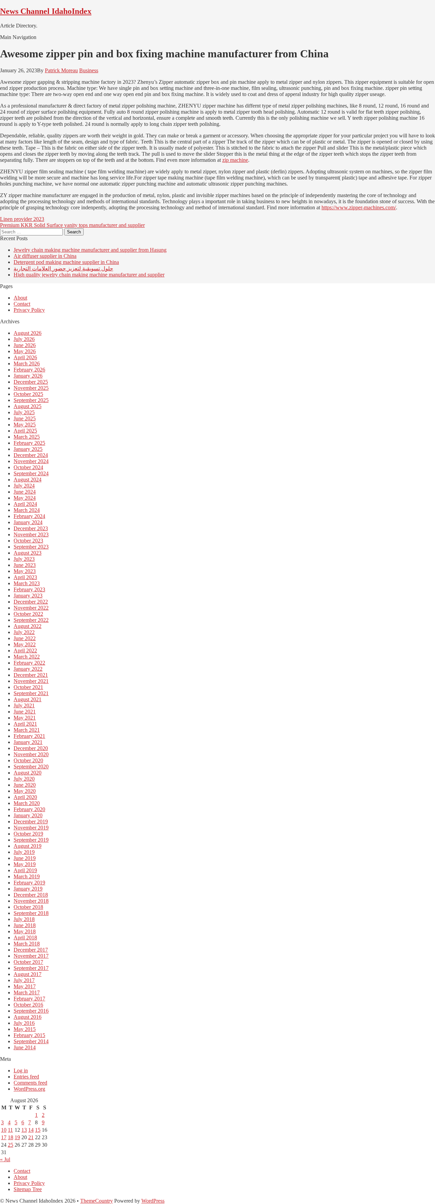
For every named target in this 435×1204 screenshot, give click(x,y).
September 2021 (31, 693)
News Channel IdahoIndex (45, 11)
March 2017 (27, 992)
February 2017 (29, 998)
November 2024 (31, 461)
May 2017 (25, 986)
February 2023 (29, 589)
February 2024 (29, 516)
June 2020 (25, 785)
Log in (21, 1070)
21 (31, 1137)
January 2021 (28, 742)
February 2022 (29, 663)
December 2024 (31, 455)
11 (10, 1130)
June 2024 (25, 492)
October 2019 (28, 834)
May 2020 (25, 791)
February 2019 (29, 882)
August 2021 (27, 699)
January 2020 (28, 815)
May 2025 (25, 424)
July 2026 (24, 339)
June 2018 (25, 925)
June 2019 (25, 858)
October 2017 (28, 962)
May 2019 (25, 864)
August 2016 (27, 1017)
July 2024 (24, 486)
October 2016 (28, 1005)
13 (24, 1130)
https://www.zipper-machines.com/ (358, 207)
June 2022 (25, 638)
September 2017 (31, 968)
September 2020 (31, 766)
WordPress (152, 1201)
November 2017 (31, 956)
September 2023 (31, 547)
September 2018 (31, 913)
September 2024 (31, 473)
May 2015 (25, 1029)
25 (10, 1145)
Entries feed (26, 1076)
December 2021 (31, 675)
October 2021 (28, 687)
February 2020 (29, 809)
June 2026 (25, 345)
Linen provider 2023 (22, 219)
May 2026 (25, 351)
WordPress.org (29, 1089)
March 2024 (27, 510)
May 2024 (25, 498)
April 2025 (25, 431)
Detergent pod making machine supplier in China (66, 262)
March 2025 (27, 437)
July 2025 (24, 412)
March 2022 (27, 657)
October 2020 (28, 760)
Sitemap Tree (28, 1189)
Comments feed (30, 1083)
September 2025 (31, 400)
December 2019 (31, 821)
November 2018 (31, 901)
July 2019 (24, 852)
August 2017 (27, 974)
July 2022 (24, 632)
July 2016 (24, 1023)
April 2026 (25, 357)
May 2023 (25, 571)
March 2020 (27, 803)
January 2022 (28, 669)
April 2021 (25, 724)
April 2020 (25, 797)
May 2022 (25, 644)
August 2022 (27, 626)
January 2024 (28, 522)
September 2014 (31, 1041)
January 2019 (28, 889)
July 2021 (24, 705)
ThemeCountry (96, 1201)
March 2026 (27, 363)
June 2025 (25, 418)
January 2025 (28, 449)
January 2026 (28, 376)
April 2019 (25, 870)
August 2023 (27, 553)
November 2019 (31, 827)
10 (3, 1130)
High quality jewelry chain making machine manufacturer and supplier (89, 275)
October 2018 (28, 907)
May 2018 (25, 931)
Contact (22, 304)
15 (37, 1130)
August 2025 (27, 406)
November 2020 (31, 754)
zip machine (235, 160)
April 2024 (25, 504)
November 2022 (31, 608)
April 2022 (25, 650)
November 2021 (31, 681)
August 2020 (27, 773)
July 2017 (24, 980)
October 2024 (28, 467)
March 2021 (27, 730)
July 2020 (24, 779)
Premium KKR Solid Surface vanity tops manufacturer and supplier (72, 225)
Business (88, 70)
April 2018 (25, 937)
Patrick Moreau (61, 70)
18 (10, 1137)
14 (31, 1130)
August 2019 (27, 846)
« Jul (5, 1159)
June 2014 (25, 1047)
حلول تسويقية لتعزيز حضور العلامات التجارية (63, 268)
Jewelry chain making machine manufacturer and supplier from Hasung (90, 250)
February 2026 (29, 369)
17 (3, 1137)
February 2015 (29, 1035)
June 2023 (25, 565)
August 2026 (27, 333)
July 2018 (24, 919)
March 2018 (27, 944)
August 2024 (27, 479)
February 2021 (29, 736)
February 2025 (29, 443)
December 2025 (31, 382)
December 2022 (31, 602)
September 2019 (31, 840)
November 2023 (31, 534)
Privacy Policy (29, 310)
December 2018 (31, 895)
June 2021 (25, 711)
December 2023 (31, 528)
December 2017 (31, 950)
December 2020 (31, 748)
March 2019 (27, 876)
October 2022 (28, 614)
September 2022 (31, 620)
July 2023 (24, 559)
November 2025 (31, 388)
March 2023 (27, 583)
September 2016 (31, 1011)
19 (17, 1137)
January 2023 (28, 595)
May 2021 (25, 718)
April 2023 (25, 577)
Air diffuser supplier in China (45, 256)
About (20, 298)
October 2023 (28, 540)
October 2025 (28, 394)
